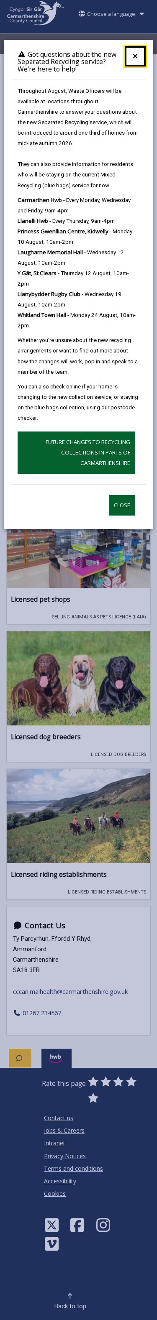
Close (122, 505)
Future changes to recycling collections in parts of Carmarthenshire (88, 452)
